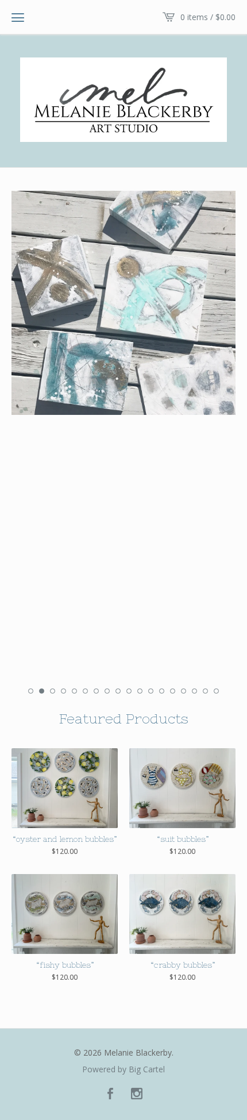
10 (129, 691)
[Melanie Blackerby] (123, 99)
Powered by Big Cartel (123, 1069)
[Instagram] (136, 1094)
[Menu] (17, 17)
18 (216, 691)
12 (150, 691)
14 (172, 691)
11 (139, 691)
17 (205, 691)
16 (194, 691)
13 (161, 691)
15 (183, 691)
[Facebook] (110, 1094)
